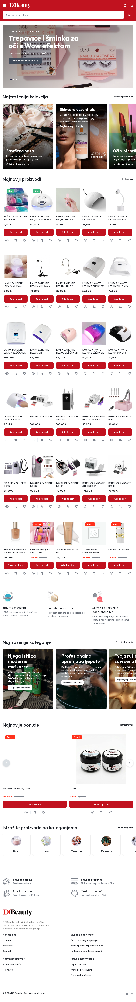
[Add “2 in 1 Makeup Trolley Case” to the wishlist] (43, 812)
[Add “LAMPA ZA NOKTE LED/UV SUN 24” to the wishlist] (24, 440)
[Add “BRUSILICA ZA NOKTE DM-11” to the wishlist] (129, 506)
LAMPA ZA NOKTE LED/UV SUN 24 (13, 418)
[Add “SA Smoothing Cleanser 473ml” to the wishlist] (103, 573)
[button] (11, 79)
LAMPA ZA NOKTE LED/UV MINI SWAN (40, 285)
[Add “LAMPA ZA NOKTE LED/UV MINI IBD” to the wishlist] (76, 307)
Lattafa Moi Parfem (118, 549)
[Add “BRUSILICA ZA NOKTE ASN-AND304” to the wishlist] (76, 440)
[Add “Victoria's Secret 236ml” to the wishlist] (76, 573)
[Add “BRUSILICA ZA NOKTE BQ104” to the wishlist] (76, 506)
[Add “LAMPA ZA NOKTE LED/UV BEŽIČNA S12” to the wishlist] (103, 373)
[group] (16, 200)
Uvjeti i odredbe (79, 964)
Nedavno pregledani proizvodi (86, 951)
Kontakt (7, 951)
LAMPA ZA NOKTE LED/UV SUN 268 (117, 351)
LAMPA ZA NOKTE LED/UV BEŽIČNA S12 (93, 351)
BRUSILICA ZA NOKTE (41, 416)
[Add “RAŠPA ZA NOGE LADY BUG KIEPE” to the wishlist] (24, 240)
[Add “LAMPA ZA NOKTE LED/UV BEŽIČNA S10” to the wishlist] (103, 307)
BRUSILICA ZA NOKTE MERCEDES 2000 (93, 418)
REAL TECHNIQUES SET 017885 (40, 551)
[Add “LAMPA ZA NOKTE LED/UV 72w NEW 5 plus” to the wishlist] (50, 240)
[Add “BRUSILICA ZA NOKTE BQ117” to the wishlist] (24, 506)
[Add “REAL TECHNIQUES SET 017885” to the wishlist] (50, 573)
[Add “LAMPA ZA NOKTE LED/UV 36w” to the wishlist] (103, 240)
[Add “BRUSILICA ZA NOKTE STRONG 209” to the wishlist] (103, 506)
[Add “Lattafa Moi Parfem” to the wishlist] (129, 573)
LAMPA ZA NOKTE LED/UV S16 (39, 351)
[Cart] (131, 5)
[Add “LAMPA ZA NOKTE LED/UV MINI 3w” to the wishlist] (76, 240)
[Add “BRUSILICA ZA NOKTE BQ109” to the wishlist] (50, 506)
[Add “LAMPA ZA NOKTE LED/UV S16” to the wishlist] (50, 373)
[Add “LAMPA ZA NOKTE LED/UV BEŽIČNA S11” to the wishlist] (76, 373)
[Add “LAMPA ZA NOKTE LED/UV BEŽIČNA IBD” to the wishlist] (24, 373)
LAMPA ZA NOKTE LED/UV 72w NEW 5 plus (40, 219)
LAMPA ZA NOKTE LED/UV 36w (91, 218)
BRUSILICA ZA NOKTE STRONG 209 (93, 484)
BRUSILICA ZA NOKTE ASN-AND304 (67, 418)
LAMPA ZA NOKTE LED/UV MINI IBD (65, 285)
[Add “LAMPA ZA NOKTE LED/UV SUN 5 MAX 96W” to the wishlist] (129, 307)
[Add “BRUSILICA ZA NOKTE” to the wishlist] (50, 440)
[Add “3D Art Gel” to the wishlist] (110, 812)
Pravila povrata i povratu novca (87, 945)
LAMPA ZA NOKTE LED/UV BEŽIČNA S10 (93, 285)
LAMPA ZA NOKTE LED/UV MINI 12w (117, 218)
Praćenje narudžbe (12, 964)
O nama (7, 940)
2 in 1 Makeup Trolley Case (16, 788)
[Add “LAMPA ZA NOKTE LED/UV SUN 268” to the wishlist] (129, 373)
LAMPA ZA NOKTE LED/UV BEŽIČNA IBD (15, 351)
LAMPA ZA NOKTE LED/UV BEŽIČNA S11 (67, 351)
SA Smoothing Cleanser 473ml (90, 551)
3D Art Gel (74, 788)
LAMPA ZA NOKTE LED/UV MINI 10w (13, 285)
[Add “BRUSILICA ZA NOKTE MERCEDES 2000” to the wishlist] (103, 440)
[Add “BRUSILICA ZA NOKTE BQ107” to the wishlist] (129, 440)
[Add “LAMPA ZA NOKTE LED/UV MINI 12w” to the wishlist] (129, 240)
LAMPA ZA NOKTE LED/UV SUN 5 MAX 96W (118, 286)
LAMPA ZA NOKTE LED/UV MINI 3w (65, 218)
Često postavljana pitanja (84, 940)
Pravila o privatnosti (81, 969)
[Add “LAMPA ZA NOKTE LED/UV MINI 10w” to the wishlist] (24, 307)
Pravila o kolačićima (81, 975)
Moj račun (8, 969)
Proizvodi (8, 945)
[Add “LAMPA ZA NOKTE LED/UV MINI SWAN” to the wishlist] (50, 307)
